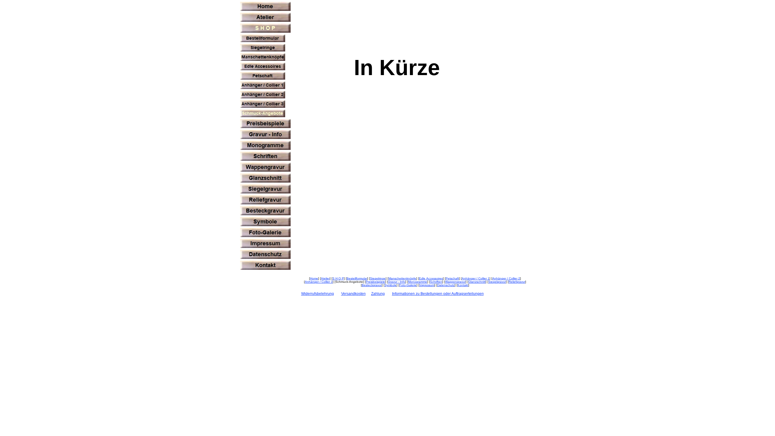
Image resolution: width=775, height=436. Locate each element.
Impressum (426, 285)
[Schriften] (265, 156)
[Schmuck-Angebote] (262, 113)
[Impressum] (265, 243)
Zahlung (378, 294)
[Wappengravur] (265, 167)
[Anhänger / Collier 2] (262, 94)
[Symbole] (265, 221)
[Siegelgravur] (265, 188)
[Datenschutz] (265, 254)
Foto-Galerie (408, 285)
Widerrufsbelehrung (317, 294)
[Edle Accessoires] (262, 66)
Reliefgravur (517, 281)
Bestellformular (357, 278)
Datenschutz (446, 285)
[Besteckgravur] (265, 210)
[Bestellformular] (262, 38)
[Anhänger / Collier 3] (262, 104)
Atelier (325, 278)
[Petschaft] (262, 76)
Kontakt (462, 285)
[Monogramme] (265, 145)
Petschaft (452, 278)
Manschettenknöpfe (402, 278)
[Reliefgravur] (265, 199)
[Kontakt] (265, 265)
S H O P (338, 278)
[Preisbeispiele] (265, 123)
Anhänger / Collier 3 (319, 281)
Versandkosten (353, 294)
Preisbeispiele (375, 281)
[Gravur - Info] (265, 134)
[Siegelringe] (262, 47)
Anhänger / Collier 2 (506, 278)
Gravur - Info (396, 281)
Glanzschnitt (477, 281)
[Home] (265, 6)
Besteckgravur (372, 285)
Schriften (436, 281)
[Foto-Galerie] (265, 232)
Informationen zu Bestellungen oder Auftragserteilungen (438, 294)
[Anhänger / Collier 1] (262, 85)
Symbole (390, 285)
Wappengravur (455, 281)
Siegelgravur (497, 281)
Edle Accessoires (431, 278)
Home (314, 278)
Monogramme (417, 281)
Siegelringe (378, 278)
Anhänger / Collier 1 (476, 278)
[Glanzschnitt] (265, 178)
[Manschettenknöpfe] (262, 57)
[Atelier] (265, 17)
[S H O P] (265, 28)
